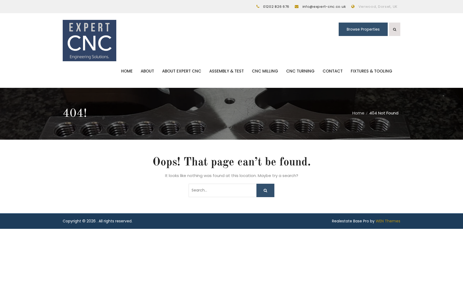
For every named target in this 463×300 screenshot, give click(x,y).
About (147, 71)
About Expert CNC (181, 71)
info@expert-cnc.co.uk (324, 6)
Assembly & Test (226, 71)
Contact (333, 71)
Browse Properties (363, 29)
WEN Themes (388, 221)
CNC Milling (265, 71)
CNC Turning (300, 71)
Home (127, 71)
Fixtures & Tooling (371, 71)
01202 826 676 (276, 6)
